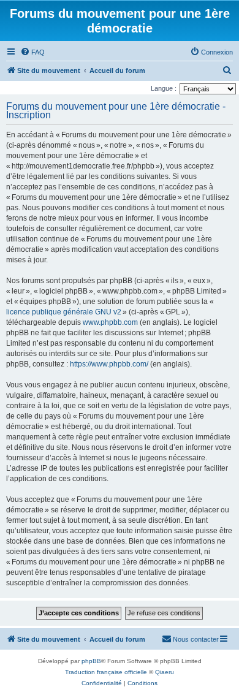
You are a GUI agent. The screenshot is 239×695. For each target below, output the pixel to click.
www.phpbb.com (110, 322)
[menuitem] (32, 52)
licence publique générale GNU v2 (63, 312)
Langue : (163, 88)
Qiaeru (164, 672)
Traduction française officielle (106, 672)
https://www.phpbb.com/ (109, 364)
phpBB (91, 661)
